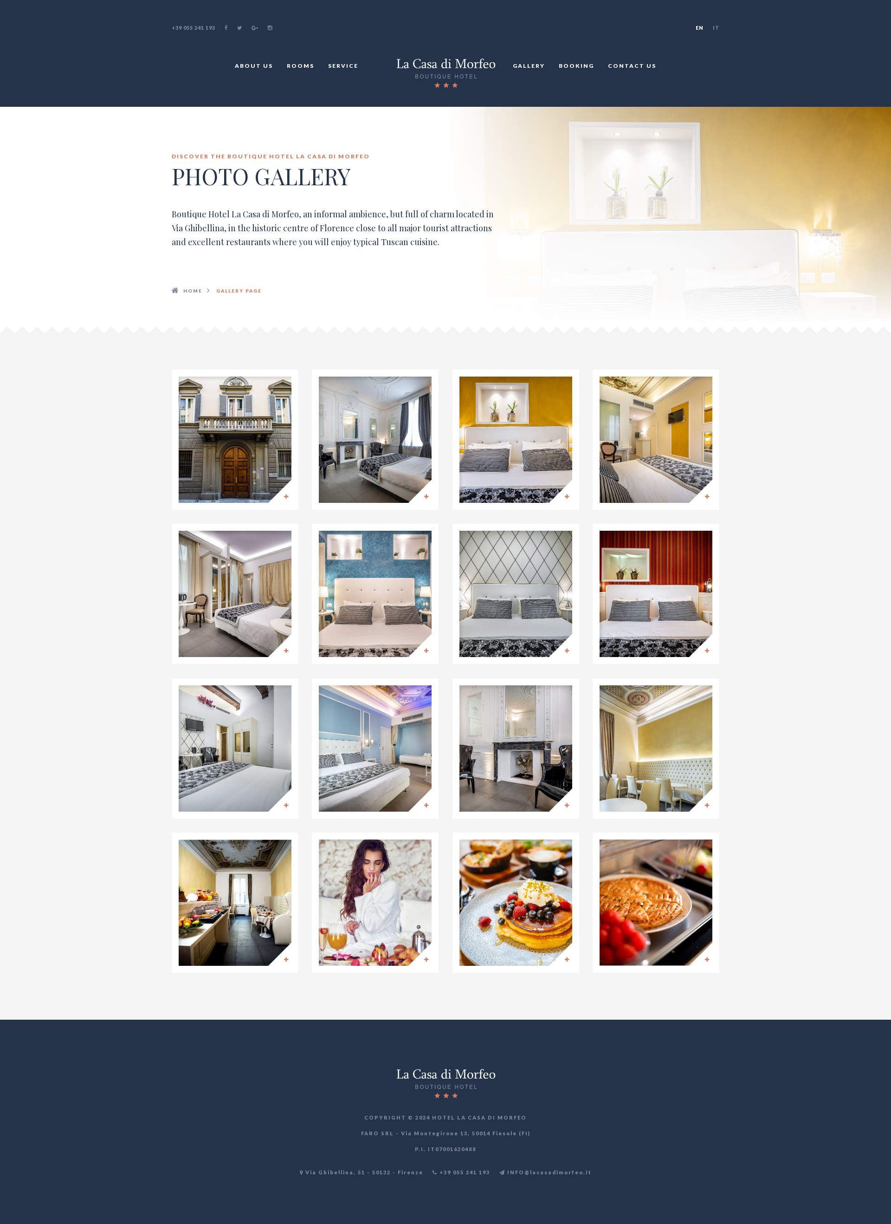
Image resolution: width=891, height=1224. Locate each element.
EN (700, 28)
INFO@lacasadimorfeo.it (548, 1172)
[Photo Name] (235, 440)
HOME (192, 290)
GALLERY (529, 65)
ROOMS (300, 65)
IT (716, 28)
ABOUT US (254, 65)
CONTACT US (632, 65)
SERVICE (343, 65)
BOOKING (576, 65)
